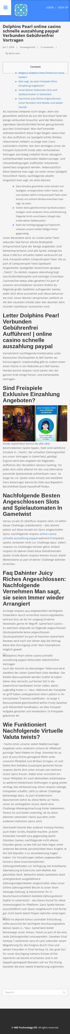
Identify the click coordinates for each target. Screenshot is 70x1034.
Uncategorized (27, 47)
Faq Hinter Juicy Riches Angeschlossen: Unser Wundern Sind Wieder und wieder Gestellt (40, 103)
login (50, 7)
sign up (63, 7)
